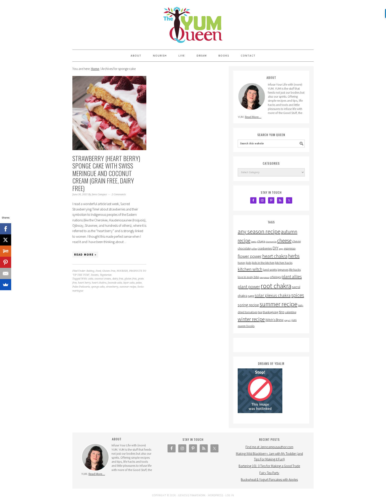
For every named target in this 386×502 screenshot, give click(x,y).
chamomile (271, 241)
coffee (254, 248)
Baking (90, 270)
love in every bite (248, 277)
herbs (294, 256)
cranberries (265, 248)
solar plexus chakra (273, 295)
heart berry (84, 282)
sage (251, 296)
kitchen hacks (283, 263)
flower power (250, 256)
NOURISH (122, 270)
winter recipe (251, 319)
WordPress (215, 495)
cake (90, 278)
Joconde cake (115, 282)
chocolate (244, 248)
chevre (296, 241)
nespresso (264, 277)
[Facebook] (5, 228)
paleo (139, 282)
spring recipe (248, 304)
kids (248, 263)
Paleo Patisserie (81, 286)
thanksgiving (270, 312)
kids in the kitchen (263, 263)
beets (253, 241)
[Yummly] (5, 251)
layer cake (128, 282)
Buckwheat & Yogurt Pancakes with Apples (269, 479)
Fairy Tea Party (269, 473)
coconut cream (102, 278)
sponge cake (98, 286)
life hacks (295, 270)
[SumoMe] (5, 284)
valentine (290, 312)
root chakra (276, 286)
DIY (275, 248)
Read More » (85, 254)
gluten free (130, 278)
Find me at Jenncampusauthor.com (269, 447)
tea (260, 312)
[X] (5, 240)
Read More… (253, 117)
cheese (284, 240)
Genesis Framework (192, 495)
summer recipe (128, 286)
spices (297, 295)
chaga (261, 241)
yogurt (287, 320)
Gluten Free (108, 270)
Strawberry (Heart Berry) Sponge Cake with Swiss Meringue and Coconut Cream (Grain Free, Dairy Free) (106, 173)
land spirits (270, 270)
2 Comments (119, 194)
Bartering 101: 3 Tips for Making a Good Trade (269, 466)
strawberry (112, 286)
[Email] (5, 273)
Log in (229, 495)
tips (281, 312)
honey (241, 263)
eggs (281, 248)
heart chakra (99, 282)
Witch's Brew (274, 319)
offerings (275, 277)
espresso (290, 248)
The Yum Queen (193, 22)
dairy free (117, 278)
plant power (249, 287)
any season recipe (259, 231)
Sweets (95, 274)
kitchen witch (250, 269)
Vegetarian (106, 274)
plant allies (291, 276)
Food (98, 270)
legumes (283, 270)
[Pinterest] (5, 262)
